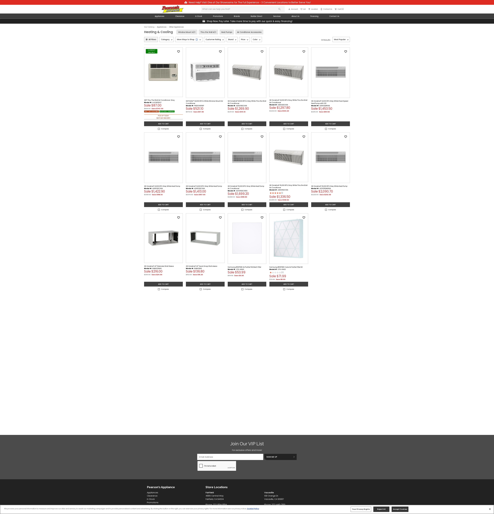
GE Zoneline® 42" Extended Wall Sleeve (159, 266)
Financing (314, 16)
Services (277, 16)
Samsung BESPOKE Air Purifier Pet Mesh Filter (244, 267)
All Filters (152, 39)
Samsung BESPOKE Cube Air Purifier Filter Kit (286, 267)
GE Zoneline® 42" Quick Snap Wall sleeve (201, 266)
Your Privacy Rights (361, 509)
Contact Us (334, 16)
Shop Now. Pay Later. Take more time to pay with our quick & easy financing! (249, 21)
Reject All (381, 509)
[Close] (490, 509)
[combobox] (166, 39)
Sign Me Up (271, 457)
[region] (247, 509)
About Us (295, 16)
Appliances (159, 16)
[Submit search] (279, 9)
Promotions (218, 16)
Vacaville (269, 492)
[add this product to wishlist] (178, 51)
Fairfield (210, 492)
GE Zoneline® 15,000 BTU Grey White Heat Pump (329, 186)
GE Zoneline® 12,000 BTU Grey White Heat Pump (162, 186)
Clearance (179, 16)
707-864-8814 (220, 504)
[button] (289, 9)
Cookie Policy (253, 508)
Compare (165, 129)
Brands (237, 16)
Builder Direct (256, 16)
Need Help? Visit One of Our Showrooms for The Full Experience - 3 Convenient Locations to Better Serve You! (249, 2)
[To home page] (172, 9)
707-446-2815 (278, 504)
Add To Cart (163, 124)
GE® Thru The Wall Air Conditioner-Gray (159, 100)
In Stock (198, 16)
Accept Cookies (400, 509)
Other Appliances (176, 27)
